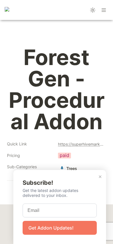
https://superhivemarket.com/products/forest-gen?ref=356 (81, 144)
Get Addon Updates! (51, 228)
